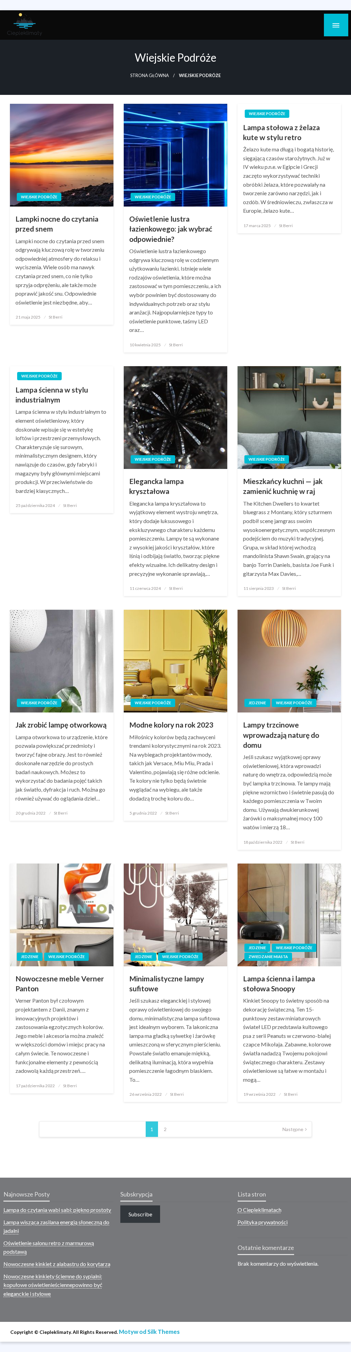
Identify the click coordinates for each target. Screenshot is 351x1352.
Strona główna (149, 75)
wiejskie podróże (39, 197)
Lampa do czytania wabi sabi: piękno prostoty (57, 1209)
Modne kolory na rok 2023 (171, 724)
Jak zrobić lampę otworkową (61, 724)
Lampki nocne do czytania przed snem (56, 223)
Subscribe (140, 1214)
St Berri (55, 317)
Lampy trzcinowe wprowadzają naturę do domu (281, 734)
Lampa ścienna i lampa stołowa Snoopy (279, 983)
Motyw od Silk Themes (149, 1331)
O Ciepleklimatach (259, 1209)
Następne (292, 1129)
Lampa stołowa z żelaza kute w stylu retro (281, 132)
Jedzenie (257, 702)
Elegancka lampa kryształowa (156, 486)
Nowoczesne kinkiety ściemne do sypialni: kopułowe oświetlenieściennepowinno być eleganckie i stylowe (52, 1285)
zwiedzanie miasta (268, 956)
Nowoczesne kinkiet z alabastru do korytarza (56, 1264)
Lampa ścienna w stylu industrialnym (51, 394)
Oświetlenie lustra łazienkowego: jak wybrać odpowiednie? (170, 228)
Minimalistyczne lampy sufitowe (166, 983)
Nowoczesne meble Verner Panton (59, 983)
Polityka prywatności (263, 1222)
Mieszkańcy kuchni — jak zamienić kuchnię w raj (283, 486)
